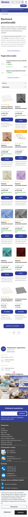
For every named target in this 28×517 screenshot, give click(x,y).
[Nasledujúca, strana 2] (14, 332)
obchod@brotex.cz (12, 475)
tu (1, 503)
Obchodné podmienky (6, 436)
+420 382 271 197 (11, 467)
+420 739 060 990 (11, 469)
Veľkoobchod (4, 430)
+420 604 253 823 (11, 471)
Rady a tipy (4, 432)
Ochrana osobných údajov (8, 438)
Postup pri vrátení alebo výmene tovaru (11, 440)
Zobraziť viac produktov (13, 77)
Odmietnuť (7, 512)
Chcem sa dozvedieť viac (13, 50)
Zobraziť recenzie (11, 351)
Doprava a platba (5, 434)
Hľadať (23, 5)
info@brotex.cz (11, 473)
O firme (3, 428)
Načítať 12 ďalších (13, 326)
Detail (7, 119)
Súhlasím (21, 512)
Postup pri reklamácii (6, 442)
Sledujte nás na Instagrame (14, 374)
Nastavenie (14, 507)
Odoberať (22, 413)
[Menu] (26, 2)
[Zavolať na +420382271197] (17, 2)
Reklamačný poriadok (6, 444)
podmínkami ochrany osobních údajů (12, 418)
